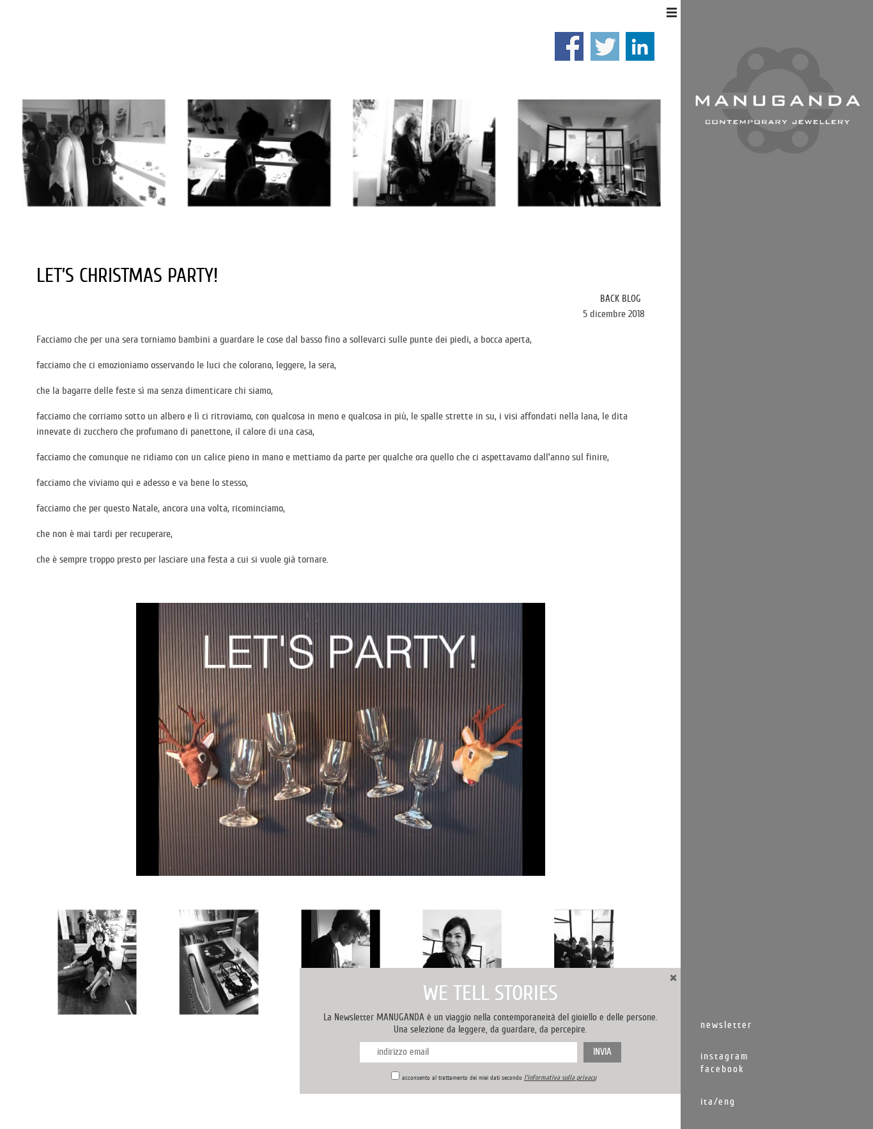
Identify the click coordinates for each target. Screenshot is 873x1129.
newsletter (726, 1025)
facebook (722, 1069)
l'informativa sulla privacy (560, 1077)
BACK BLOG (620, 298)
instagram (724, 1056)
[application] (340, 739)
